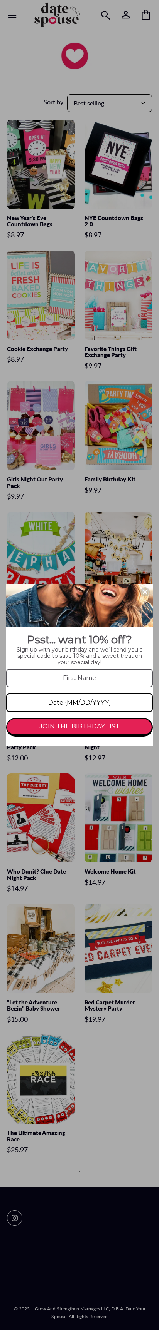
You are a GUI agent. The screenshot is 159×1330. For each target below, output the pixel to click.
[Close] (145, 591)
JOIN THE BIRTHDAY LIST (79, 726)
